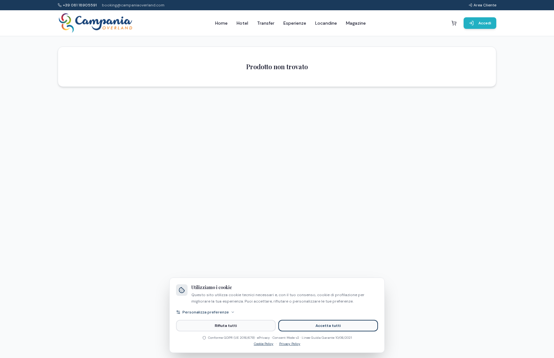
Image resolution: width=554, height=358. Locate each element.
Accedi (484, 23)
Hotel (242, 23)
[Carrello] (454, 23)
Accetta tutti (328, 325)
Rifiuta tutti (226, 325)
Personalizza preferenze (205, 312)
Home (221, 23)
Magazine (356, 23)
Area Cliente (485, 5)
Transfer (265, 23)
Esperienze (294, 23)
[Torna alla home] (96, 23)
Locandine (326, 23)
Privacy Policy (289, 344)
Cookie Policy (263, 344)
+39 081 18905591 (80, 5)
